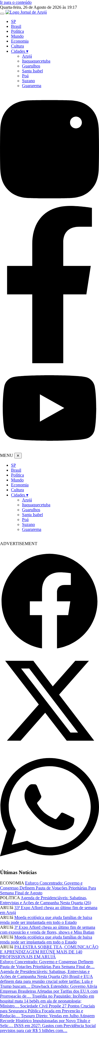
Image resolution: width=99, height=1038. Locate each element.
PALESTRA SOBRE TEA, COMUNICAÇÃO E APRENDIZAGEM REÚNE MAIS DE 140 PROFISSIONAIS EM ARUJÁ (49, 952)
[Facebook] (49, 361)
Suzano (28, 80)
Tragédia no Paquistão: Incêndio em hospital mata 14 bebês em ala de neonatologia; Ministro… (47, 1001)
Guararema (31, 85)
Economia (20, 41)
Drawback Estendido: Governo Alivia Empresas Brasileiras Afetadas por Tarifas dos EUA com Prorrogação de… (49, 991)
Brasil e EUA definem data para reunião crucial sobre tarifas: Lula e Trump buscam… (46, 981)
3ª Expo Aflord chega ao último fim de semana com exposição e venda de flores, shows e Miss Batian (47, 930)
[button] (49, 602)
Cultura (17, 46)
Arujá (27, 56)
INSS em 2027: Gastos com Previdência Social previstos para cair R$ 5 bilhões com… (48, 1028)
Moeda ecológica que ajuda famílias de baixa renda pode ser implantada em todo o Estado (46, 920)
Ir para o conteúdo (16, 2)
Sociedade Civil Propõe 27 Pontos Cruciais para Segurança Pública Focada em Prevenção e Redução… (47, 1011)
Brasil (16, 26)
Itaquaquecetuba (36, 61)
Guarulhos (31, 66)
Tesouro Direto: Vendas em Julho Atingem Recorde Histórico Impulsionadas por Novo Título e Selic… (47, 1020)
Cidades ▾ (19, 51)
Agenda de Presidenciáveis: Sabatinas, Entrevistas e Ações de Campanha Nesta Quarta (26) (45, 900)
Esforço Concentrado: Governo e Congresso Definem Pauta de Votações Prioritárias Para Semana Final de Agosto (48, 888)
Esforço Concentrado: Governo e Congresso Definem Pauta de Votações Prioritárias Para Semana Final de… (47, 964)
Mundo (17, 36)
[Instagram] (49, 203)
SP (13, 21)
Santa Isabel (32, 71)
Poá (25, 75)
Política (17, 31)
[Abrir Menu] (2, 13)
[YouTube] (49, 450)
